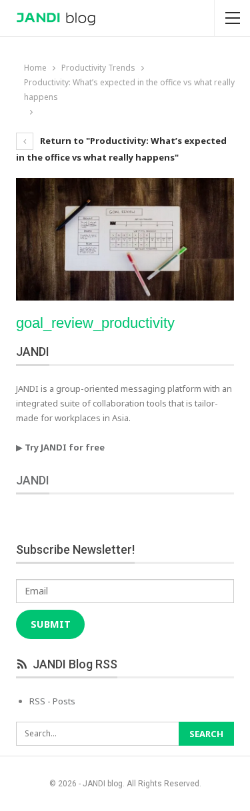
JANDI (32, 480)
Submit (51, 623)
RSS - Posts (52, 701)
